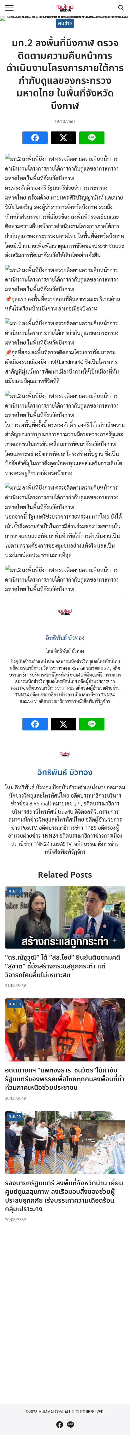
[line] (70, 1424)
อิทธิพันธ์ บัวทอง (65, 773)
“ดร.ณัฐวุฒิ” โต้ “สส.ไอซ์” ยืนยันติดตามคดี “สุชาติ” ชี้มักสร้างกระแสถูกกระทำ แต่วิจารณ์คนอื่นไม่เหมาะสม (62, 966)
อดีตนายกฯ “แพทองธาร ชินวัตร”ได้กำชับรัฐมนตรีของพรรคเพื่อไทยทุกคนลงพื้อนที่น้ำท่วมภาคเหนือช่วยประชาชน (64, 1079)
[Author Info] (65, 761)
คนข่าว (65, 23)
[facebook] (60, 1424)
